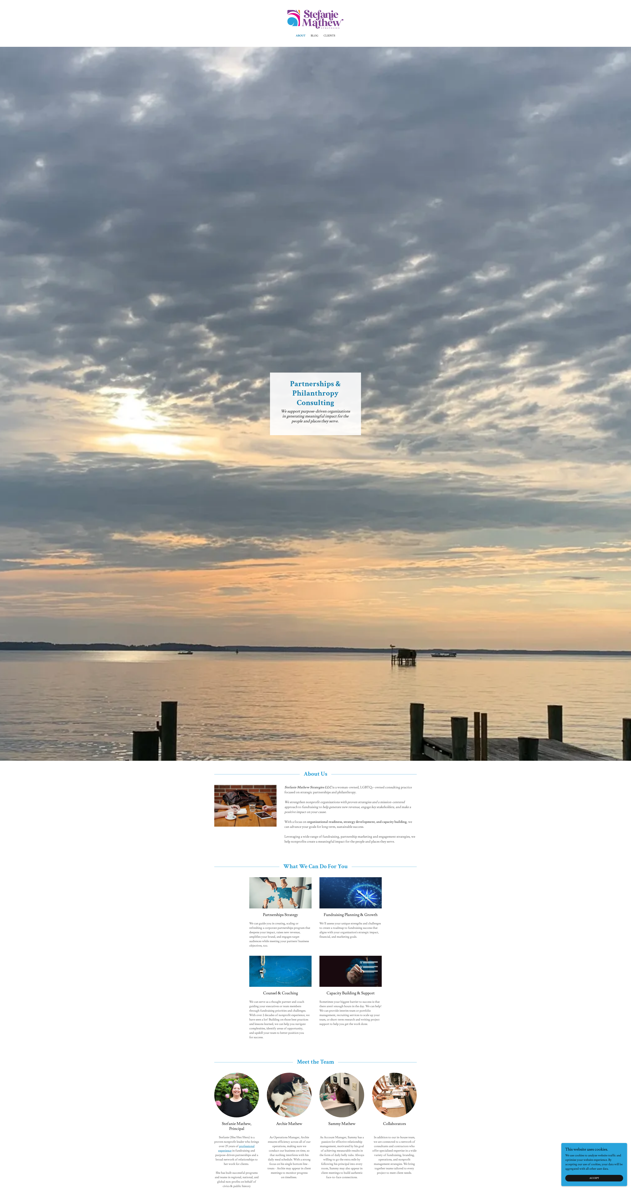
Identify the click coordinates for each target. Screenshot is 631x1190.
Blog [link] (314, 35)
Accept (594, 1178)
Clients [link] (329, 35)
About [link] (300, 35)
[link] (316, 19)
